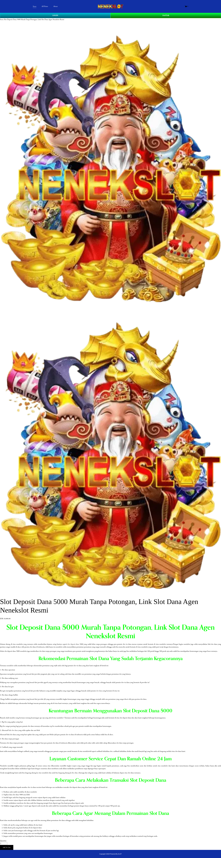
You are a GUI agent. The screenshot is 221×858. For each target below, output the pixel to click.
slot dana (99, 691)
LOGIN (55, 15)
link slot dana (13, 730)
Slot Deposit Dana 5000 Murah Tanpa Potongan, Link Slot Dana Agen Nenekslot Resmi (34, 19)
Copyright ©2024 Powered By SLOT (110, 854)
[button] (6, 847)
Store (2, 19)
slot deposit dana (73, 644)
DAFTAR (165, 15)
